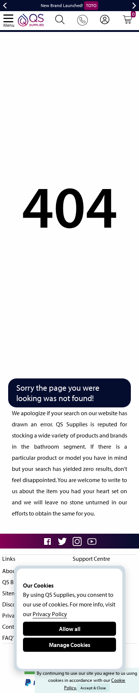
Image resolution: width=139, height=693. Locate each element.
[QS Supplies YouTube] (92, 541)
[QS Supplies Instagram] (77, 541)
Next (134, 5)
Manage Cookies (69, 644)
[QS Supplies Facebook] (47, 541)
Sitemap (12, 593)
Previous (5, 5)
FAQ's (9, 637)
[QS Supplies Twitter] (62, 541)
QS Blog (12, 582)
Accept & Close (93, 687)
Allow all (69, 628)
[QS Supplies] (31, 19)
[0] (127, 22)
